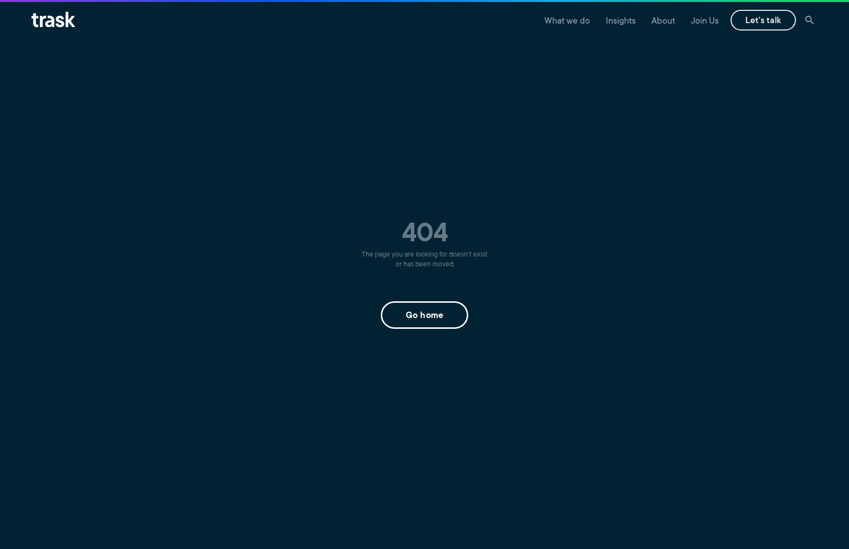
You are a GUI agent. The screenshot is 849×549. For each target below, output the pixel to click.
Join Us (705, 22)
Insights (621, 22)
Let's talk (763, 21)
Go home (425, 316)
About (663, 22)
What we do (567, 22)
